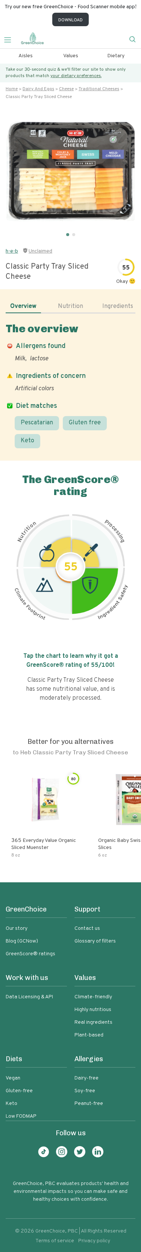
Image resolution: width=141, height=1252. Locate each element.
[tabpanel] (70, 385)
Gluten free (85, 423)
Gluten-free (19, 1091)
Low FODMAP (21, 1116)
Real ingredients (93, 1022)
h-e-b (12, 251)
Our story (16, 928)
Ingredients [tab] (117, 306)
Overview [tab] (23, 306)
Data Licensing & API (29, 997)
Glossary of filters (95, 941)
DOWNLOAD (70, 20)
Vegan (13, 1078)
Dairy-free (86, 1078)
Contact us (87, 928)
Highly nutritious (92, 1010)
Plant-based (88, 1035)
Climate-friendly (93, 997)
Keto (27, 441)
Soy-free (84, 1091)
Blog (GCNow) (22, 941)
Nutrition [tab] (70, 306)
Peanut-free (88, 1103)
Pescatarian (37, 423)
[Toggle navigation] (10, 39)
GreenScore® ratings (30, 954)
